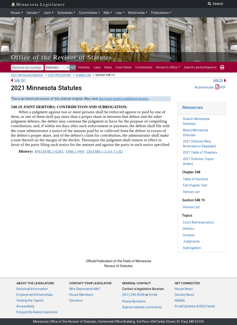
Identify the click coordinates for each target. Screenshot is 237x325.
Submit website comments (142, 307)
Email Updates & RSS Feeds (195, 306)
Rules (108, 67)
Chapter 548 (83, 75)
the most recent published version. (124, 99)
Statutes (84, 67)
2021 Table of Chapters (200, 152)
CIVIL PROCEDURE (59, 75)
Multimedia (136, 13)
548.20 (218, 80)
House (15, 13)
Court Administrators (198, 222)
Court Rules (123, 67)
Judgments (191, 241)
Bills (106, 13)
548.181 (20, 80)
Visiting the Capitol (30, 300)
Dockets (189, 235)
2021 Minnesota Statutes (27, 75)
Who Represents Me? (84, 289)
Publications (160, 13)
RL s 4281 (55, 151)
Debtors (188, 228)
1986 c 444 (74, 151)
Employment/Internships (34, 295)
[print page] (222, 67)
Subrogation (192, 248)
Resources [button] (192, 107)
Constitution (143, 67)
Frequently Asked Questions (36, 312)
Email (153, 295)
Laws (97, 67)
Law (119, 13)
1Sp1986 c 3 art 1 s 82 (104, 151)
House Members (81, 295)
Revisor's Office (167, 67)
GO (73, 67)
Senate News (184, 295)
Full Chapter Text (195, 185)
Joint (47, 13)
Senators (76, 300)
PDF (222, 87)
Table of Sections (195, 179)
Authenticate (204, 87)
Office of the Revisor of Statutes (61, 57)
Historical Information (32, 289)
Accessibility (25, 306)
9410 (40, 151)
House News (184, 289)
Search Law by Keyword (200, 67)
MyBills (180, 300)
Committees (88, 13)
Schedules (65, 13)
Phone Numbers (134, 301)
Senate (32, 13)
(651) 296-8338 (133, 295)
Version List (191, 192)
